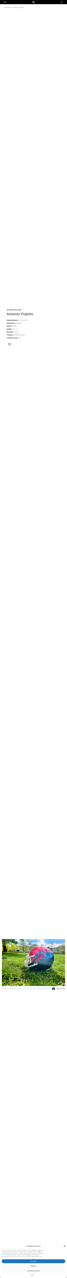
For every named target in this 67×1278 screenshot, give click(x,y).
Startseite (7, 7)
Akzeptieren (33, 1261)
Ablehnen (33, 1266)
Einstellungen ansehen (33, 1271)
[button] (64, 1246)
